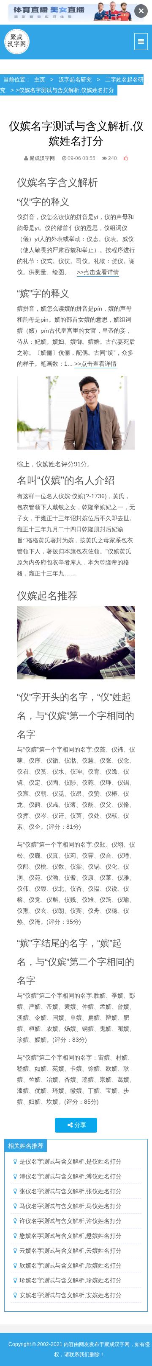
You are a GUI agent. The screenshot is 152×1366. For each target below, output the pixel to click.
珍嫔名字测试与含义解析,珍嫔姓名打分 (70, 1280)
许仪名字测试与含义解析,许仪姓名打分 (70, 1220)
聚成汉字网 (17, 42)
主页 (39, 79)
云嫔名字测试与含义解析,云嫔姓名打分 (70, 1250)
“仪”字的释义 (43, 201)
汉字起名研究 (75, 79)
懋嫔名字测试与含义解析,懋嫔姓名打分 (70, 1235)
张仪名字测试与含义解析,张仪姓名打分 (70, 1191)
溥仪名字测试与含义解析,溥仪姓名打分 (70, 1176)
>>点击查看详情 (98, 272)
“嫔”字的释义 (43, 293)
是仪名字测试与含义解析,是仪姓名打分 (70, 1161)
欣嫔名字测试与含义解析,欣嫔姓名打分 (70, 1265)
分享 (80, 1125)
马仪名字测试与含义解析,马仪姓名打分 (70, 1206)
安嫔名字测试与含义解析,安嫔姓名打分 (70, 1295)
